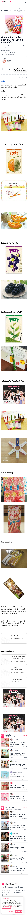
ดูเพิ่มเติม (25, 736)
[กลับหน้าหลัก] (6, 2)
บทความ (12, 10)
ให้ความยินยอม (18, 911)
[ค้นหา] (25, 2)
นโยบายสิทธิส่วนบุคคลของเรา (10, 906)
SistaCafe (5, 10)
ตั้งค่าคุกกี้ (11, 911)
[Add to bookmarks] (3, 69)
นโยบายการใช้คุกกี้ (6, 908)
